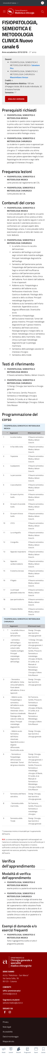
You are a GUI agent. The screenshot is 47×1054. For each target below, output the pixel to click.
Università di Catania (9, 3)
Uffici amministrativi (12, 990)
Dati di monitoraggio (11, 1036)
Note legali (7, 1026)
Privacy (5, 1022)
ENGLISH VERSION (16, 98)
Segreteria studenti (11, 999)
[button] (18, 3)
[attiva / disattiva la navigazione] (4, 11)
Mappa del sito (8, 1041)
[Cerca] (42, 11)
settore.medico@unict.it (13, 1002)
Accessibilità (7, 1031)
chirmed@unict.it (10, 993)
